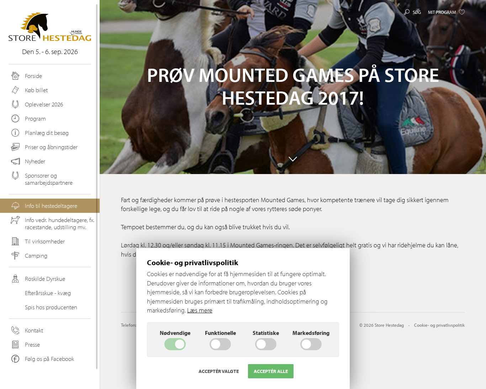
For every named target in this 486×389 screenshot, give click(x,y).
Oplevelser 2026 (44, 104)
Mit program (442, 12)
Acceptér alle (271, 371)
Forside (33, 75)
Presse (32, 344)
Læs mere (199, 310)
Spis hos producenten (51, 307)
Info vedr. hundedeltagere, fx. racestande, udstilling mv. (59, 223)
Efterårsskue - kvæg (48, 292)
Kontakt (34, 330)
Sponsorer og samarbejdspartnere (49, 179)
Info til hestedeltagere (51, 205)
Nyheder (35, 161)
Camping (36, 255)
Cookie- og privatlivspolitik (439, 325)
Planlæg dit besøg (47, 132)
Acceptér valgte (219, 371)
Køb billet (36, 90)
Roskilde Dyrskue (45, 278)
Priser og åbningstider (51, 147)
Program (35, 118)
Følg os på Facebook (49, 358)
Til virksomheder (45, 241)
